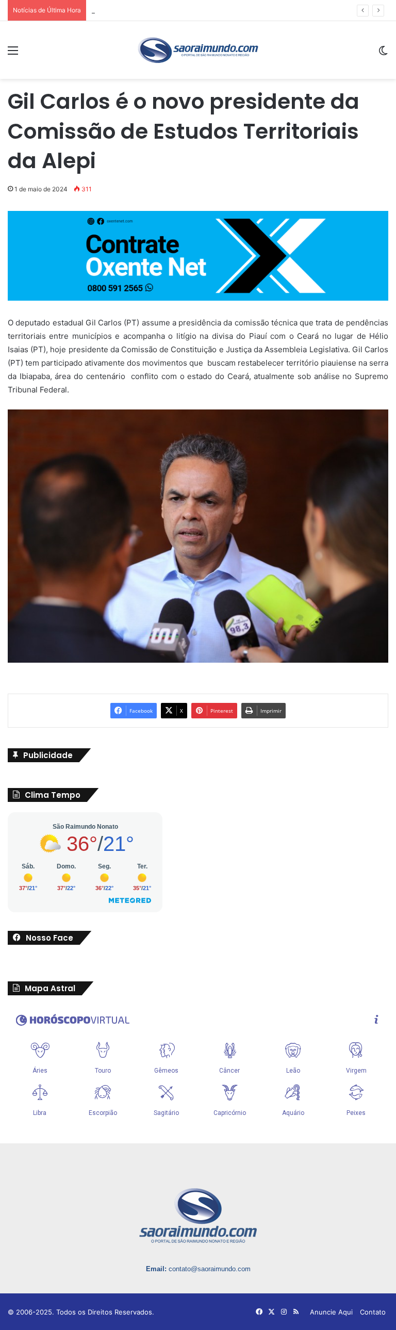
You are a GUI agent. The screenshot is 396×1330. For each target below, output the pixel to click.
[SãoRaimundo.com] (198, 50)
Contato (373, 1312)
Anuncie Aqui (331, 1312)
